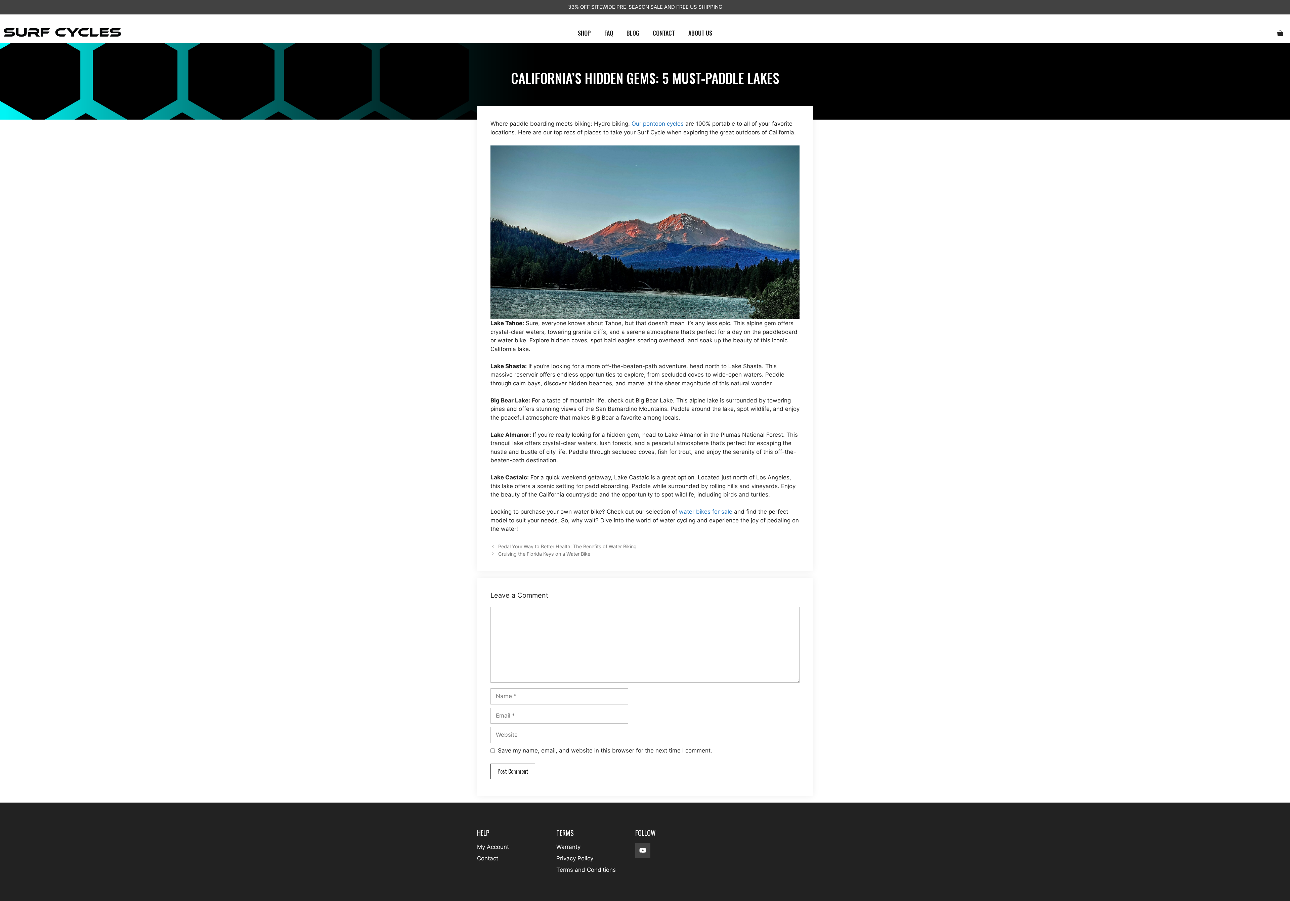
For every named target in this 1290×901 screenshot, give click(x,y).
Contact (664, 33)
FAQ (608, 33)
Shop (584, 33)
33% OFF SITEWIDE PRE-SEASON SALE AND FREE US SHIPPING (645, 7)
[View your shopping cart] (1280, 33)
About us (700, 33)
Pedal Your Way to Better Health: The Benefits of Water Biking (567, 546)
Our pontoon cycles (658, 123)
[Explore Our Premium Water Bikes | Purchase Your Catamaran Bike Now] (62, 33)
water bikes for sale (705, 511)
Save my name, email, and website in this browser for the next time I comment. (605, 750)
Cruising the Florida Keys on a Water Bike (544, 554)
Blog (633, 33)
